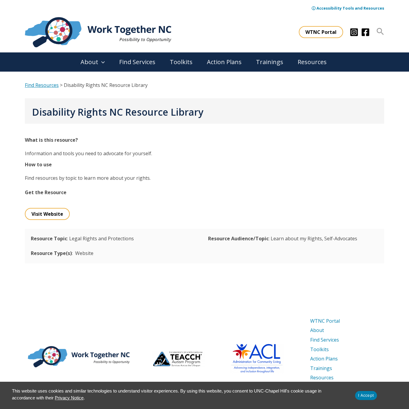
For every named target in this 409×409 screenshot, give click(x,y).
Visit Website (47, 214)
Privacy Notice (69, 397)
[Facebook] (365, 32)
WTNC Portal (325, 321)
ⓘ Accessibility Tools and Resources (348, 8)
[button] (321, 32)
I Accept (366, 395)
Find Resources (42, 85)
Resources (312, 62)
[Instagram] (354, 32)
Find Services (137, 62)
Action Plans (224, 62)
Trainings (269, 62)
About (89, 62)
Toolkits (181, 62)
